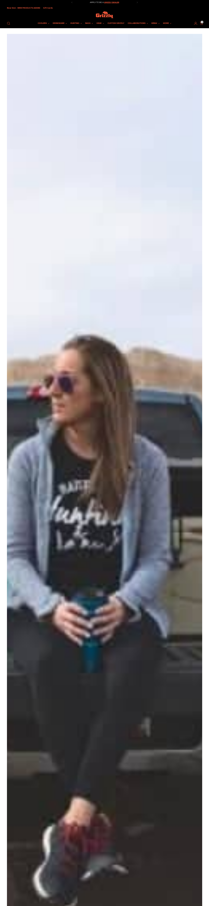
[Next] (137, 2)
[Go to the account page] (194, 23)
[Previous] (72, 2)
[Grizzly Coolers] (104, 15)
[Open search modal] (8, 23)
